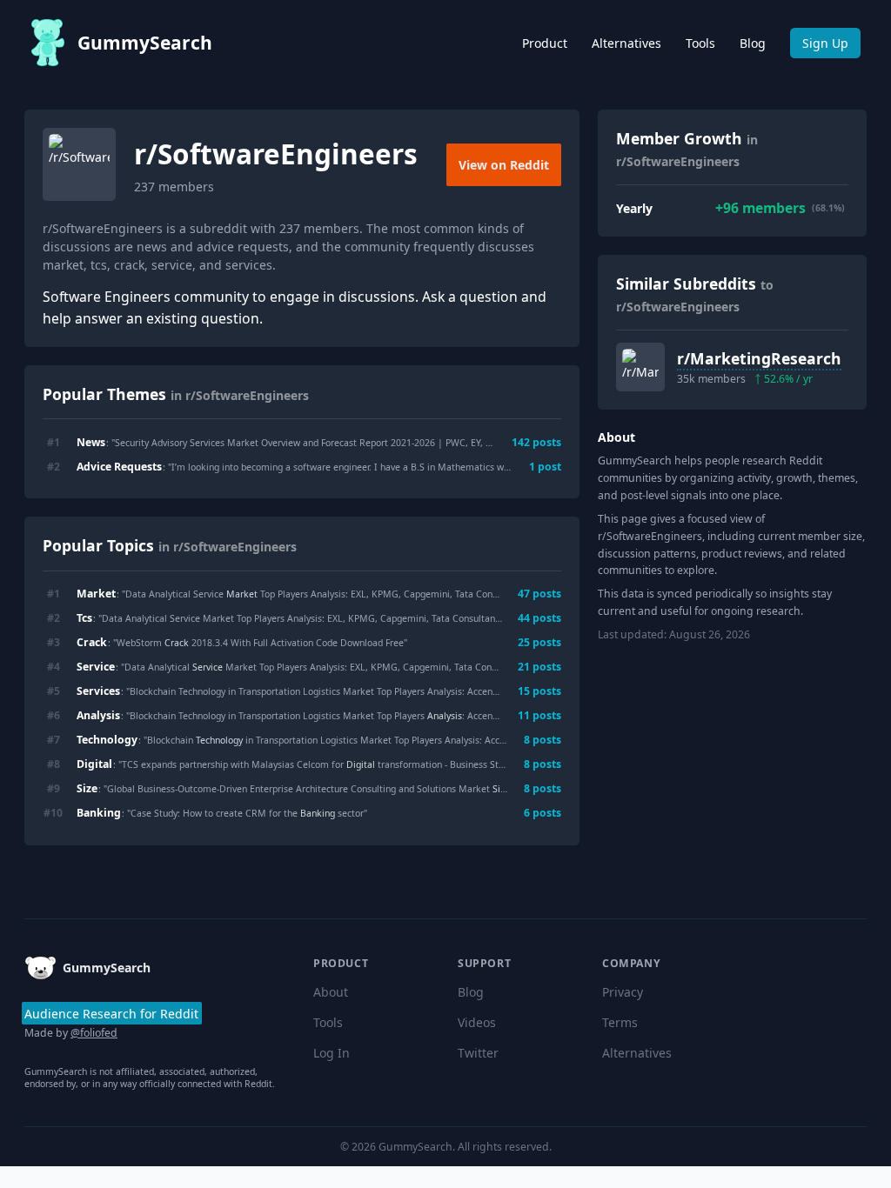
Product (544, 43)
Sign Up (825, 43)
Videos (477, 1022)
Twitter (478, 1053)
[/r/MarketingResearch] (640, 367)
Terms (620, 1022)
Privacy (622, 992)
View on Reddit (504, 165)
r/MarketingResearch (759, 358)
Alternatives (626, 43)
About (330, 992)
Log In (331, 1053)
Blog (753, 43)
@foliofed (93, 1032)
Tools (700, 43)
